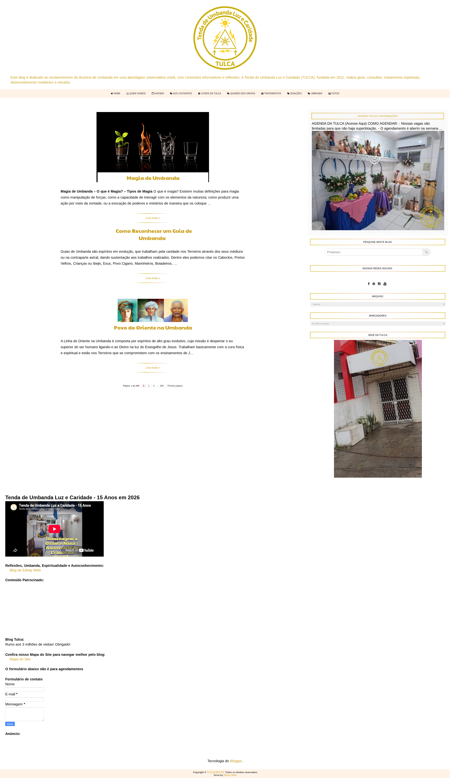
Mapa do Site (20, 659)
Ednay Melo (230, 775)
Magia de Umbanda (153, 177)
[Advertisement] (225, 607)
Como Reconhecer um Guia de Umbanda (154, 234)
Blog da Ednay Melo (25, 570)
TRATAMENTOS (272, 93)
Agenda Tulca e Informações (378, 116)
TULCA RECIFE (216, 772)
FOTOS (335, 93)
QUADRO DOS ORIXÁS (242, 93)
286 (162, 386)
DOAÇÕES (296, 93)
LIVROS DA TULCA (210, 93)
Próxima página (175, 386)
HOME (116, 93)
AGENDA (159, 93)
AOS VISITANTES (182, 93)
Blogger (236, 761)
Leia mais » (153, 217)
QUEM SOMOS (137, 93)
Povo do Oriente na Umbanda (153, 327)
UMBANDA (316, 93)
